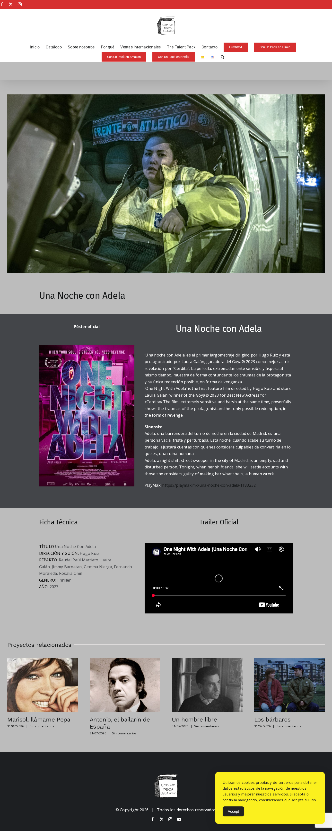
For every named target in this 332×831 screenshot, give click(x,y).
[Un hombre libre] (207, 660)
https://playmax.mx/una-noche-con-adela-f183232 (209, 485)
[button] (222, 57)
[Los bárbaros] (289, 660)
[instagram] (170, 819)
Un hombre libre (194, 719)
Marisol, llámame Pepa (38, 719)
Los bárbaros (272, 719)
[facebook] (153, 819)
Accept (233, 811)
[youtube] (179, 819)
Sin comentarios (42, 726)
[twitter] (162, 819)
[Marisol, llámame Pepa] (42, 660)
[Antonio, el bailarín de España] (125, 660)
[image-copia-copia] (166, 776)
